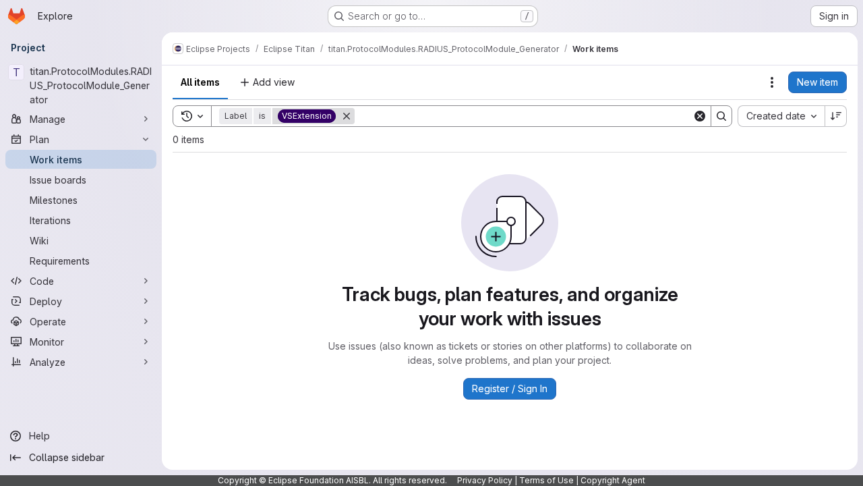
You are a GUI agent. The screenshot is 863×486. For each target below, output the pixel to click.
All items (200, 82)
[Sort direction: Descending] (836, 116)
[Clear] (700, 116)
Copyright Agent (613, 480)
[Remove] (346, 116)
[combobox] (781, 116)
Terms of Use (546, 480)
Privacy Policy (484, 480)
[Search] (721, 116)
